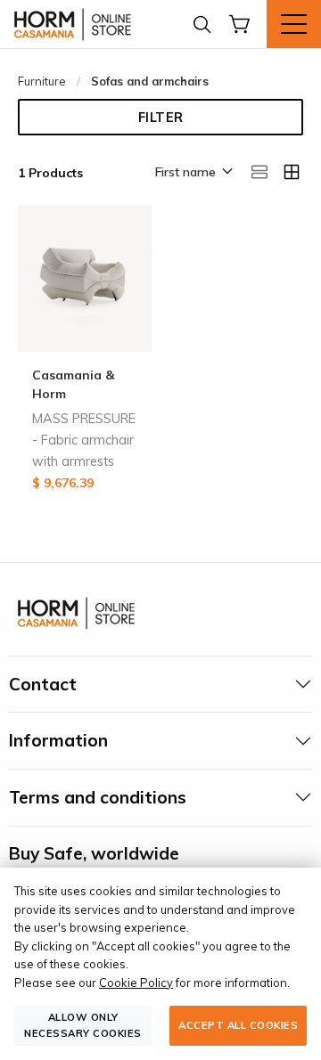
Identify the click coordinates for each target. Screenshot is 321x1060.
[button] (192, 173)
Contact (43, 684)
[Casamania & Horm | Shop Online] (76, 24)
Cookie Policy (136, 982)
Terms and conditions (97, 797)
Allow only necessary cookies (83, 1025)
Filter (161, 118)
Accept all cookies (238, 1025)
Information (58, 740)
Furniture (42, 81)
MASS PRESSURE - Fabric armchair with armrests (84, 440)
